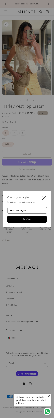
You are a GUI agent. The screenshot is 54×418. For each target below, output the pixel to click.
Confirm (27, 219)
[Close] (44, 198)
